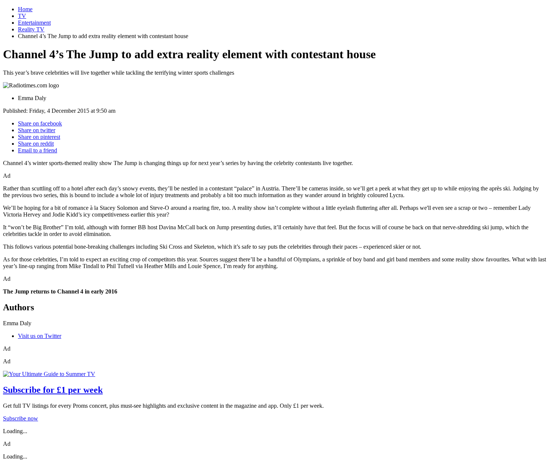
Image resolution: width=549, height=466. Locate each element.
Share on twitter (36, 130)
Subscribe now (20, 418)
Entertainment (34, 22)
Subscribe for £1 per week (53, 390)
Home (25, 9)
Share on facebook (40, 123)
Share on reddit (36, 143)
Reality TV (31, 29)
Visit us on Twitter (39, 336)
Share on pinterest (39, 137)
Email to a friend (37, 150)
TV (22, 16)
